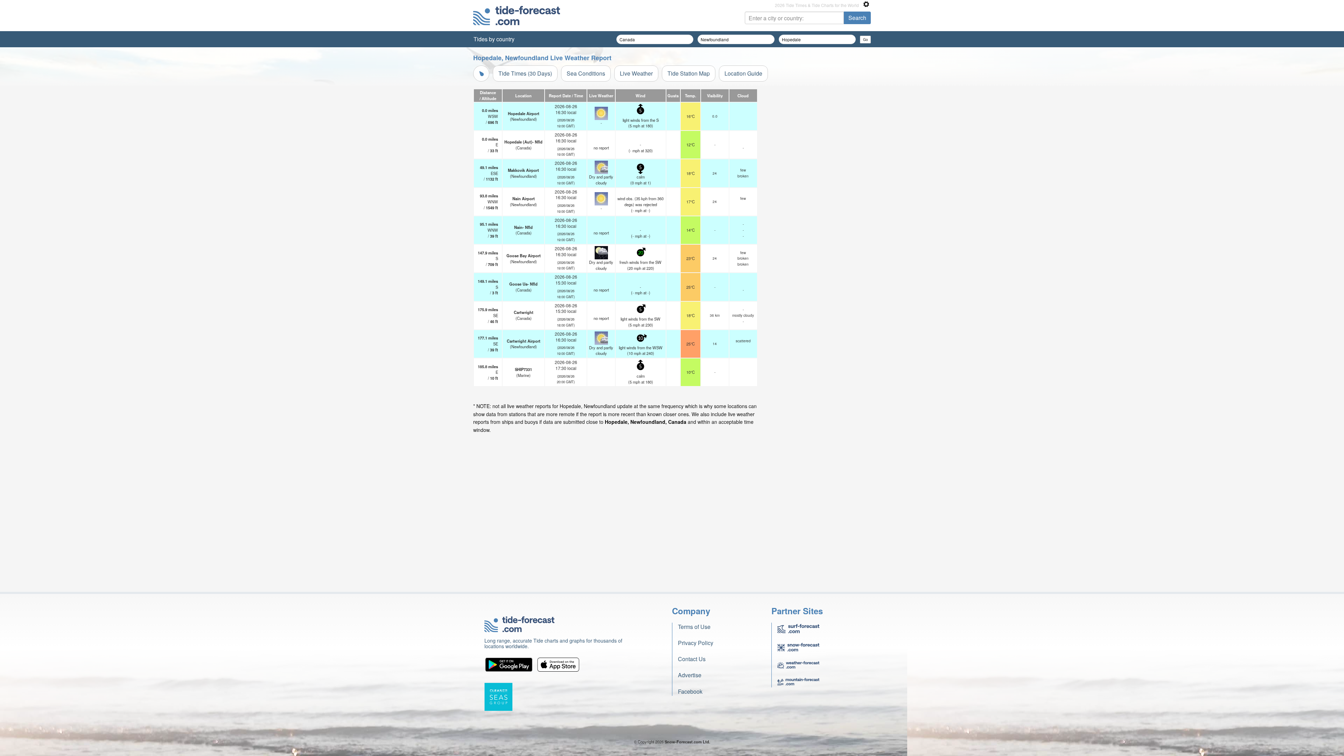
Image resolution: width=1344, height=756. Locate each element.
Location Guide (743, 73)
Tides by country (494, 39)
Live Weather (636, 73)
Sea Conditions (586, 73)
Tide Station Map (688, 73)
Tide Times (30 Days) (525, 73)
